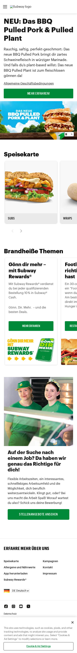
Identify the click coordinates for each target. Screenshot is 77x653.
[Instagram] (13, 606)
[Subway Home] (20, 6)
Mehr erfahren (31, 326)
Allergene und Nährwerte (19, 567)
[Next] (20, 231)
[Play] (71, 134)
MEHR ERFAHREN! (38, 93)
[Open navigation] (5, 6)
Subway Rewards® (15, 580)
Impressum (50, 573)
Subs (11, 218)
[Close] (72, 622)
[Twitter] (28, 606)
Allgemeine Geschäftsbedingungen (29, 83)
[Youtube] (21, 606)
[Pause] (66, 134)
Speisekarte (11, 561)
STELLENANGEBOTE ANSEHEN (38, 514)
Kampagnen (50, 561)
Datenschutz (10, 614)
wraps (67, 218)
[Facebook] (6, 606)
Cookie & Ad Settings (38, 646)
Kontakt (48, 567)
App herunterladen (16, 573)
